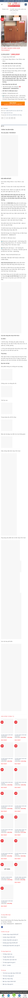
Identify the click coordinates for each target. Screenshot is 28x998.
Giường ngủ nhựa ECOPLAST (10, 942)
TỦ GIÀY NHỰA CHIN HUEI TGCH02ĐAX (7, 759)
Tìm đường (3, 997)
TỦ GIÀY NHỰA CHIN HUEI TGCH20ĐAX (7, 854)
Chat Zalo (8, 997)
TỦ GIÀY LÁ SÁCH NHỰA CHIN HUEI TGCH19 (6, 878)
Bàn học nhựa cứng (8, 978)
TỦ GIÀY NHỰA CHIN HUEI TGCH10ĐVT (20, 759)
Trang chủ (5, 9)
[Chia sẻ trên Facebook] (5, 118)
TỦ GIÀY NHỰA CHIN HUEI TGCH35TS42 (20, 806)
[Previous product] (15, 13)
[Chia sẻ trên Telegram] (14, 118)
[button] (2, 4)
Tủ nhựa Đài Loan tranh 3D (10, 959)
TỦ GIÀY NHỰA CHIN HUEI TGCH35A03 (7, 735)
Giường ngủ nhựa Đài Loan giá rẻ (11, 945)
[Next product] (13, 13)
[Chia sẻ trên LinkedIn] (12, 118)
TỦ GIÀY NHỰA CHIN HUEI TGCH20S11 (20, 735)
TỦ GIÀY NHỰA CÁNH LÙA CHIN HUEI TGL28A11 (20, 830)
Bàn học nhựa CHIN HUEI (9, 981)
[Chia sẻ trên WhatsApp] (2, 118)
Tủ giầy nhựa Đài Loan (8, 957)
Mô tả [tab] (2, 126)
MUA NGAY (4, 740)
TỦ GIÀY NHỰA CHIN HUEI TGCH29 (7, 783)
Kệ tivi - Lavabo (7, 965)
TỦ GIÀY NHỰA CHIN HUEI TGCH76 (20, 854)
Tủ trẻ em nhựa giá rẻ (8, 976)
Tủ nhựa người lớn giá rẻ (9, 962)
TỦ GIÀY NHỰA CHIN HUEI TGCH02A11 (7, 830)
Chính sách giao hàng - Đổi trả (19, 992)
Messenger (19, 997)
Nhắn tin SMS (25, 997)
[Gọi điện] (14, 995)
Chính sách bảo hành (6, 992)
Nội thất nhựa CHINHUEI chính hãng (14, 114)
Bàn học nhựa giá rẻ (8, 984)
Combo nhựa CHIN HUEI (9, 937)
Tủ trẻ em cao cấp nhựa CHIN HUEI (12, 973)
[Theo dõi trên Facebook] (2, 927)
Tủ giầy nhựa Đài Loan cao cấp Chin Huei (18, 9)
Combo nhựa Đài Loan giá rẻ (10, 940)
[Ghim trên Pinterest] (9, 118)
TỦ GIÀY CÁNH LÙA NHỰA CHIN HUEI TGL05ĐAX (20, 878)
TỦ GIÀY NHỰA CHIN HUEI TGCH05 (20, 783)
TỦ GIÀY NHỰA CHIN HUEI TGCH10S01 (7, 806)
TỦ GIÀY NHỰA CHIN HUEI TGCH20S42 (7, 901)
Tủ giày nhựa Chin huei (7, 112)
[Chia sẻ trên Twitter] (7, 118)
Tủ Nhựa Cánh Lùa (7, 954)
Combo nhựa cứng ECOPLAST (10, 934)
